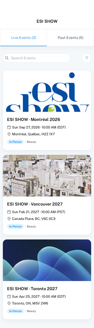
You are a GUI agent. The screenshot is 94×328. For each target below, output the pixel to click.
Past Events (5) (70, 38)
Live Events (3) (23, 38)
